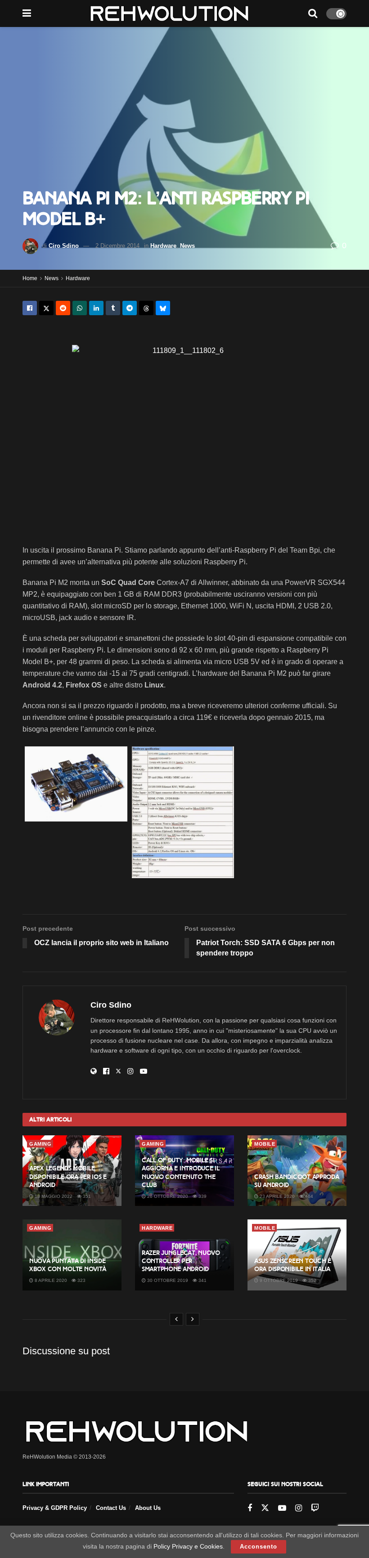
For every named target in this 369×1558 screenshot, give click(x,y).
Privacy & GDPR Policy (54, 1507)
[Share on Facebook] (29, 308)
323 (81, 1280)
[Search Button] (312, 13)
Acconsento (258, 1546)
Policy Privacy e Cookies (188, 1546)
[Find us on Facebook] (250, 1508)
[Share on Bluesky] (163, 308)
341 (202, 1280)
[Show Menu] (26, 13)
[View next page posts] (192, 1319)
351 (86, 1196)
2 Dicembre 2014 (117, 245)
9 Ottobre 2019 (278, 1280)
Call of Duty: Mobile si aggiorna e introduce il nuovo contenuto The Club (181, 1172)
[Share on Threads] (146, 308)
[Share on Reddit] (63, 308)
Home (29, 278)
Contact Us (111, 1507)
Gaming (40, 1144)
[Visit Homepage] (169, 13)
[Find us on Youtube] (282, 1508)
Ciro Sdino (64, 245)
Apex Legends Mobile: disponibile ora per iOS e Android (68, 1176)
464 (308, 1196)
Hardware (163, 245)
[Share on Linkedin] (96, 308)
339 (202, 1196)
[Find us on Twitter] (265, 1508)
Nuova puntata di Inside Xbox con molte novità (67, 1265)
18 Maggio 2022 (52, 1196)
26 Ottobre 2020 (167, 1196)
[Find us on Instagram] (298, 1508)
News (187, 245)
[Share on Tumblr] (113, 308)
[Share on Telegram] (129, 308)
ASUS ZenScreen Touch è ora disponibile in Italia (292, 1265)
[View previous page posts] (176, 1319)
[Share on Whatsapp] (79, 308)
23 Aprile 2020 (276, 1196)
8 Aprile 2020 (50, 1280)
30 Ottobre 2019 (167, 1280)
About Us (148, 1507)
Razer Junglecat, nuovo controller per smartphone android (181, 1261)
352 (311, 1280)
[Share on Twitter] (46, 308)
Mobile (264, 1144)
